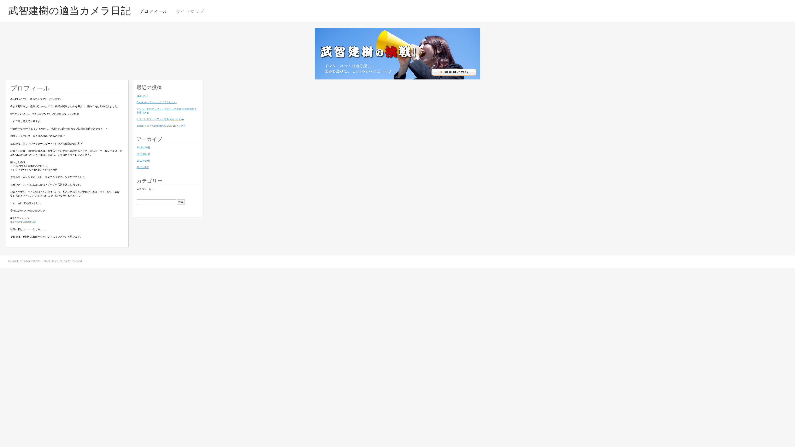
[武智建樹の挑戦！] (397, 78)
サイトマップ (190, 11)
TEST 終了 (142, 95)
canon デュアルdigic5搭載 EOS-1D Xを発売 (161, 125)
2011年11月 (143, 154)
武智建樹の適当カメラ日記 (69, 10)
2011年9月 (143, 167)
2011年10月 (143, 160)
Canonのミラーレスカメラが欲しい (157, 102)
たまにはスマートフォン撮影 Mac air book (160, 119)
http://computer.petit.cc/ (23, 221)
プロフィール (153, 11)
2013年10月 (143, 147)
